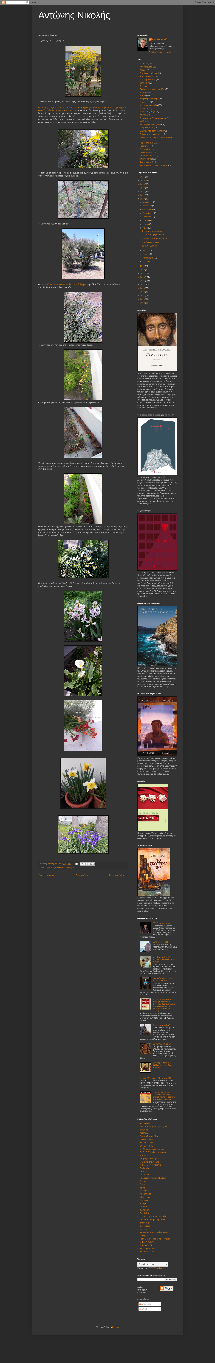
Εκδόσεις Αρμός (146, 1142)
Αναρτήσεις (146, 1304)
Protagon (144, 1236)
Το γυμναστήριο (146, 152)
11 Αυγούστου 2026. (161, 942)
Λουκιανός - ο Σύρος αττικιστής (153, 118)
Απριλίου (146, 250)
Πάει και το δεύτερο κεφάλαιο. (154, 238)
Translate (158, 1268)
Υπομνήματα (145, 159)
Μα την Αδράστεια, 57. (162, 1044)
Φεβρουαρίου (148, 258)
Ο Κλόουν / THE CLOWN (150, 1165)
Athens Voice (145, 1194)
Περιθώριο (144, 1175)
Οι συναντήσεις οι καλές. (152, 231)
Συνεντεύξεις (145, 149)
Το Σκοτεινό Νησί (147, 156)
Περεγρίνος (144, 146)
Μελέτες (143, 121)
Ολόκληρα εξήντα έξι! (161, 923)
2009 (142, 303)
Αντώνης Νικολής (74, 15)
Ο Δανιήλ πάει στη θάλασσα (151, 131)
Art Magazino (145, 1191)
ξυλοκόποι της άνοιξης (149, 1162)
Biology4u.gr (145, 1200)
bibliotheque (145, 1197)
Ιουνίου (145, 224)
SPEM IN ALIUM (147, 1242)
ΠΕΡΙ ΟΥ (143, 1171)
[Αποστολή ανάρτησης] (77, 864)
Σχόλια (144, 1309)
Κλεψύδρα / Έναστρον (149, 1159)
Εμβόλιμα (144, 92)
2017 (142, 273)
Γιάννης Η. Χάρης (147, 1139)
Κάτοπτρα (144, 1155)
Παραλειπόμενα (146, 143)
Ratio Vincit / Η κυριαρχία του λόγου (155, 1239)
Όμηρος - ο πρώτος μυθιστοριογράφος (156, 137)
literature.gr (145, 1223)
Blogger (115, 1327)
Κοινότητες (144, 108)
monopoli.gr (145, 1226)
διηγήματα (144, 83)
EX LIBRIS (144, 1213)
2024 (142, 184)
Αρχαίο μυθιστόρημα (148, 73)
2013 (142, 288)
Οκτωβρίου (147, 209)
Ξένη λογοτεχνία (146, 128)
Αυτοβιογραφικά (147, 76)
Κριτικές (143, 115)
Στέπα (142, 1184)
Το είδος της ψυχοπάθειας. (153, 235)
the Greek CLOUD (147, 1252)
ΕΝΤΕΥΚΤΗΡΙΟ (146, 1146)
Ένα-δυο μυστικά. (149, 246)
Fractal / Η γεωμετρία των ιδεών (153, 1216)
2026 (142, 177)
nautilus (143, 1229)
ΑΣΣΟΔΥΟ (144, 1133)
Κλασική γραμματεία (148, 105)
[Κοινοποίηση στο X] (87, 864)
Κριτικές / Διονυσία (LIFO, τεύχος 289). (156, 1078)
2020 (142, 199)
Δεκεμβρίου (147, 202)
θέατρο (143, 96)
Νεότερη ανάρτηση (47, 875)
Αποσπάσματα (146, 67)
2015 (142, 281)
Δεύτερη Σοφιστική (148, 80)
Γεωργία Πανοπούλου (149, 1136)
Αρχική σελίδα (82, 875)
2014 (142, 284)
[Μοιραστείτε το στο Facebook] (90, 864)
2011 (142, 295)
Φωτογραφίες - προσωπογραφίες (154, 165)
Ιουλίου (145, 220)
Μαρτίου (146, 254)
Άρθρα (142, 70)
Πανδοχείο (144, 1168)
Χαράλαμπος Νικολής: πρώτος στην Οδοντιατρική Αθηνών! (164, 959)
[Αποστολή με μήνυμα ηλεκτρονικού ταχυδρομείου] (81, 864)
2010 (142, 299)
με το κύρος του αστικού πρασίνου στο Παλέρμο (63, 284)
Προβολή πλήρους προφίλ (160, 52)
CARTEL (143, 1207)
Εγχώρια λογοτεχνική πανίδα (152, 89)
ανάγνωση (144, 1130)
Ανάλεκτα (144, 63)
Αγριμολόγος (145, 1123)
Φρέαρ (142, 1187)
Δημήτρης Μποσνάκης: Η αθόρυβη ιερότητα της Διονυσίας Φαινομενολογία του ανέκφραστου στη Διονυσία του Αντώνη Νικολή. (164, 1005)
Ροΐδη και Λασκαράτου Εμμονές (153, 1178)
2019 (142, 266)
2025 (142, 180)
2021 (142, 195)
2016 (142, 277)
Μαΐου (145, 228)
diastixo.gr (144, 1210)
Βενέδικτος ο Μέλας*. (161, 1025)
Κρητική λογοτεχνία (148, 112)
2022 (142, 192)
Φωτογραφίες (145, 162)
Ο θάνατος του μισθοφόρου (151, 134)
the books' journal (147, 1248)
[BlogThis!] (84, 864)
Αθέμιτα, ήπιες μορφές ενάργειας (153, 1126)
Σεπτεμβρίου (148, 213)
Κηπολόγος (49, 868)
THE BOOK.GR (146, 1245)
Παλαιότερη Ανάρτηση (117, 875)
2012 (142, 292)
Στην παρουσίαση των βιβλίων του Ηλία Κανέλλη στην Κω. (164, 1065)
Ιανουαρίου (147, 261)
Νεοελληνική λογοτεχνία (64, 868)
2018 (142, 270)
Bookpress (144, 1204)
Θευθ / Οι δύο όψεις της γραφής (153, 1152)
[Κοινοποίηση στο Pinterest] (93, 864)
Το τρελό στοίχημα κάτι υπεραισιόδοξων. (162, 979)
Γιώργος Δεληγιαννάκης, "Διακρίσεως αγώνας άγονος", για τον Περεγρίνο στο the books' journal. (164, 1095)
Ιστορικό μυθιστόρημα (149, 99)
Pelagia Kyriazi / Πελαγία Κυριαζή (154, 1232)
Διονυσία (143, 86)
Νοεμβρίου (147, 206)
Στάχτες (143, 1181)
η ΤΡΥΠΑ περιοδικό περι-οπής (152, 1149)
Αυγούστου (147, 217)
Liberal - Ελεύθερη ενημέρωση (152, 1220)
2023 (142, 188)
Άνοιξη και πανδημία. (151, 242)
